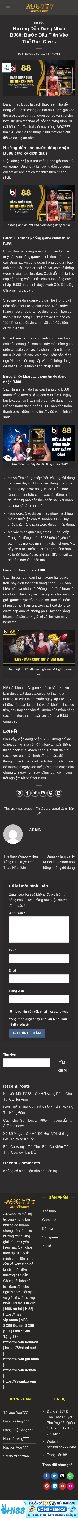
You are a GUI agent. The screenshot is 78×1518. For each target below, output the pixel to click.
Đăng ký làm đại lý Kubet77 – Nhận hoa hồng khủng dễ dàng (59, 862)
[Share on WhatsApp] (19, 793)
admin (56, 53)
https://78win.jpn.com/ (21, 1359)
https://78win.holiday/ (20, 1342)
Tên (12, 950)
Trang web (16, 991)
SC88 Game (13, 1325)
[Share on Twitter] (35, 793)
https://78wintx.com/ (19, 1381)
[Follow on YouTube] (62, 1486)
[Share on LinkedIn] (58, 793)
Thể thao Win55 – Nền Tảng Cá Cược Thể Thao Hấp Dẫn (20, 862)
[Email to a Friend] (43, 793)
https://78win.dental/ (19, 1370)
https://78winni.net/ (20, 1348)
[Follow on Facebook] (46, 1476)
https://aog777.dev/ (61, 1447)
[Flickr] (70, 1486)
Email (14, 970)
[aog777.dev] (39, 7)
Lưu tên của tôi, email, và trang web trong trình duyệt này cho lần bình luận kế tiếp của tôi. (38, 1018)
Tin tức (39, 23)
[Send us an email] (62, 1476)
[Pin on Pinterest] (50, 793)
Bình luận (17, 912)
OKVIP (29, 1303)
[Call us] (70, 1476)
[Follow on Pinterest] (46, 1486)
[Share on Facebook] (27, 793)
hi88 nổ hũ (13, 1309)
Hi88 (28, 1309)
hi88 (24, 1320)
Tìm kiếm (9, 1054)
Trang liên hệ (57, 1455)
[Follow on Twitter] (54, 1476)
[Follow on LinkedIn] (54, 1486)
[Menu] (8, 7)
